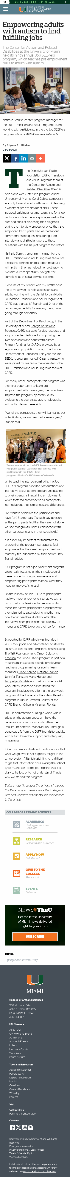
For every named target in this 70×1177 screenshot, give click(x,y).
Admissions (15, 1037)
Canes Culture (17, 1057)
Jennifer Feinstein (16, 676)
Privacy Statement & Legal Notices (26, 1150)
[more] (40, 158)
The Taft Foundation (17, 653)
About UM (15, 1030)
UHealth (13, 1045)
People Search (17, 1074)
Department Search (20, 1077)
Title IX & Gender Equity (21, 1153)
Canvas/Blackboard (20, 1089)
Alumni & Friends (18, 1041)
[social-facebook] (12, 1127)
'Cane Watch (16, 1053)
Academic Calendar (20, 1070)
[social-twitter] (18, 1127)
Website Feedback (18, 1157)
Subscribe (35, 936)
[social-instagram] (30, 1127)
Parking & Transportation (23, 1113)
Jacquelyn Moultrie (17, 681)
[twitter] (7, 158)
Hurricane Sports (18, 1049)
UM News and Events (20, 1034)
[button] (62, 1166)
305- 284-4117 (16, 1017)
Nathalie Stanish (47, 672)
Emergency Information (21, 1146)
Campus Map (16, 1110)
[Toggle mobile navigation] (6, 9)
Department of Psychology (36, 321)
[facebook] (15, 158)
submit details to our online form (39, 1171)
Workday (14, 1093)
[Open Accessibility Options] (4, 2)
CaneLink (14, 1085)
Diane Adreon (27, 672)
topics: (9, 954)
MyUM (12, 1081)
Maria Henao (37, 676)
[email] (32, 158)
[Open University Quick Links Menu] (65, 2)
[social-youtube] (24, 1127)
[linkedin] (23, 158)
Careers (13, 1097)
